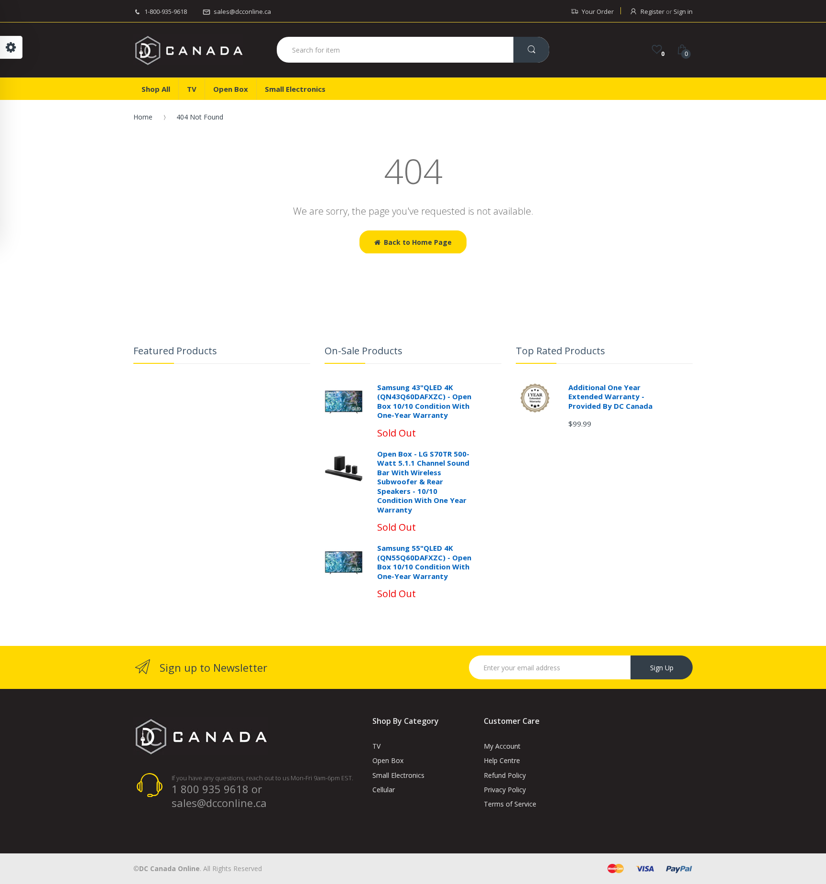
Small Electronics (398, 775)
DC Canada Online (169, 868)
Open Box (387, 760)
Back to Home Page (418, 242)
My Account (502, 746)
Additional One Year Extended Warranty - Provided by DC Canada (610, 396)
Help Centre (502, 760)
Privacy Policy (505, 789)
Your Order (598, 11)
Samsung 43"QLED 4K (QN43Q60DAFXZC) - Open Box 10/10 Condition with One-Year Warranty (424, 401)
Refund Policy (505, 775)
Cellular (383, 789)
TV (376, 746)
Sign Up (662, 667)
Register (652, 11)
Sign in (683, 11)
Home (142, 116)
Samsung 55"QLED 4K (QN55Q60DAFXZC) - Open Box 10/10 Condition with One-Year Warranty (424, 562)
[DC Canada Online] (188, 49)
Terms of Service (510, 803)
